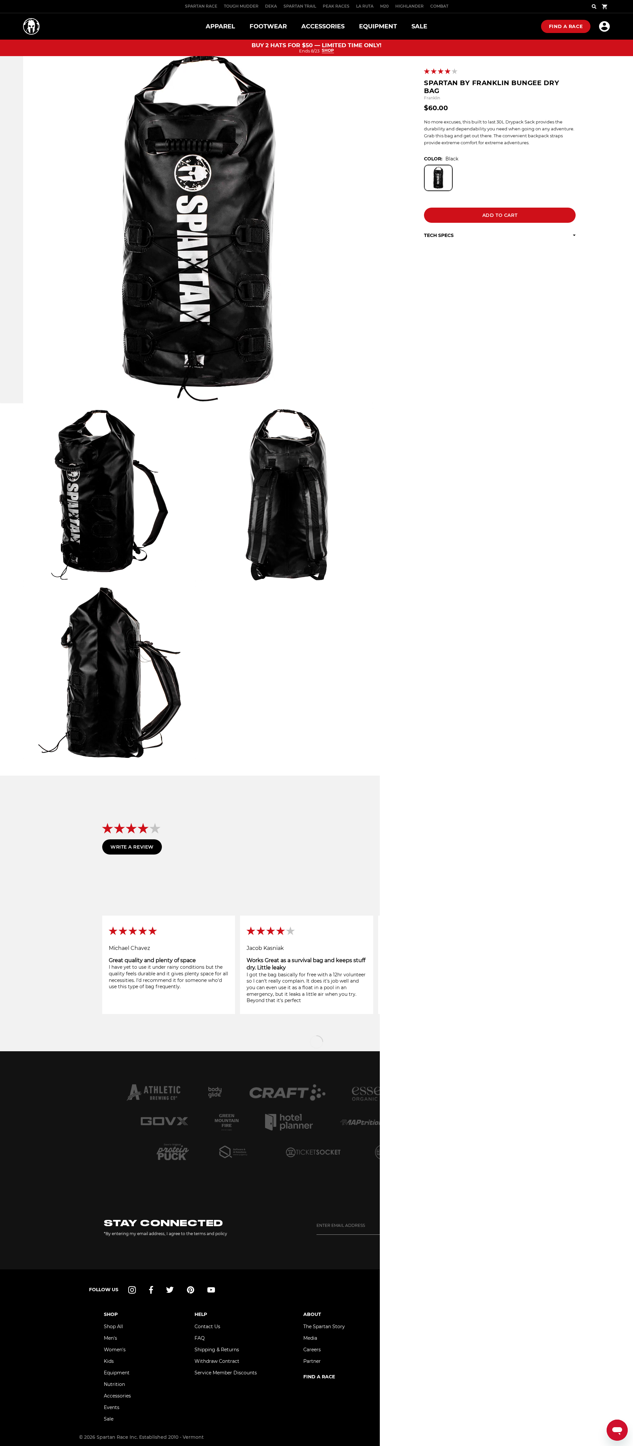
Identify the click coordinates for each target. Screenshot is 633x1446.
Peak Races (336, 6)
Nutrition (114, 1384)
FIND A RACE (319, 1377)
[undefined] (215, 1092)
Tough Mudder (241, 6)
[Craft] (287, 1092)
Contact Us (207, 1326)
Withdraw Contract (217, 1361)
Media (310, 1338)
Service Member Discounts (226, 1373)
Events (111, 1407)
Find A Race (566, 26)
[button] (441, 72)
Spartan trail (300, 6)
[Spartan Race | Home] (31, 26)
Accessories (117, 1396)
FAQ (200, 1338)
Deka (271, 6)
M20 (384, 6)
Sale (108, 1419)
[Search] (594, 6)
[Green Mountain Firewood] (226, 1122)
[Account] (604, 26)
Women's (115, 1350)
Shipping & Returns (217, 1350)
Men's (110, 1338)
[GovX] (164, 1122)
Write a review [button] (132, 847)
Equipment (117, 1373)
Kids (109, 1361)
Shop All (113, 1326)
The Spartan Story (324, 1326)
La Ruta (365, 6)
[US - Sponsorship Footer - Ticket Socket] (313, 1152)
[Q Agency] (233, 1152)
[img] (168, 931)
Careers (312, 1350)
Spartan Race (201, 6)
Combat (439, 6)
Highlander (409, 6)
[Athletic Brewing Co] (153, 1092)
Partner (312, 1361)
